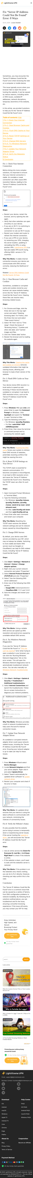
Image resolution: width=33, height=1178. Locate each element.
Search (26, 959)
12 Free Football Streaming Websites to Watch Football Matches (15, 1038)
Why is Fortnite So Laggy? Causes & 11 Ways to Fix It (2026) (16, 1014)
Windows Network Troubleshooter (15, 670)
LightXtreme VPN (20, 247)
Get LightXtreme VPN (12, 935)
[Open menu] (31, 3)
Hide (20, 117)
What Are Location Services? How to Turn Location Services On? (16, 989)
